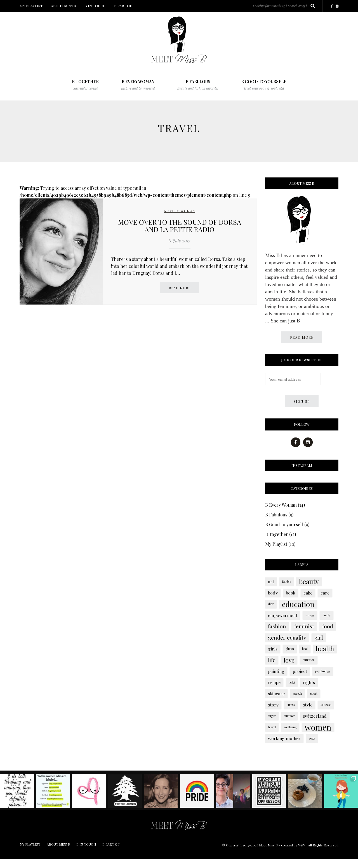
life (271, 659)
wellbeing (290, 727)
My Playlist (276, 544)
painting (276, 671)
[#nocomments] (269, 791)
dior (271, 604)
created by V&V (293, 845)
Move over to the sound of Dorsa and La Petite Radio (179, 225)
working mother (284, 738)
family (326, 615)
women (318, 727)
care (325, 593)
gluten (290, 649)
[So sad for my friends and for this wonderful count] (125, 791)
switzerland (315, 716)
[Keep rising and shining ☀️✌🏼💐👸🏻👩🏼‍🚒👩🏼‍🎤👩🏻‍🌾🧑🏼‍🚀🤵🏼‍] (53, 791)
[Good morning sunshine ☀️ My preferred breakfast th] (305, 791)
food (327, 626)
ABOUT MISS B (63, 5)
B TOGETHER (85, 84)
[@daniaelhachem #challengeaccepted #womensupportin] (161, 791)
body (273, 593)
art (271, 581)
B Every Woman (138, 84)
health (325, 649)
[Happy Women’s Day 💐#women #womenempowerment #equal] (341, 791)
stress (291, 705)
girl (318, 637)
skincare (276, 693)
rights (309, 682)
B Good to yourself (263, 84)
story (273, 705)
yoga (312, 738)
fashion (277, 626)
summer (289, 716)
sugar (272, 716)
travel (272, 727)
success (326, 705)
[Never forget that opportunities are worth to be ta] (17, 791)
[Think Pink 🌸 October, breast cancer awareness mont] (89, 791)
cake (307, 593)
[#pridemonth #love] (197, 791)
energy (309, 615)
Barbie (286, 581)
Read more (179, 287)
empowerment (282, 615)
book (290, 593)
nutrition (309, 660)
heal (305, 649)
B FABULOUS (198, 84)
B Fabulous (276, 515)
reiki (292, 682)
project (300, 671)
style (307, 705)
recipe (274, 682)
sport (313, 693)
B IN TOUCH (95, 5)
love (289, 660)
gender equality (287, 637)
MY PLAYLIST (31, 5)
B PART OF (123, 5)
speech (297, 693)
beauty (309, 581)
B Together (276, 534)
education (298, 604)
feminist (304, 626)
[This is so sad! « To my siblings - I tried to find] (233, 791)
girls (272, 649)
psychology (322, 671)
